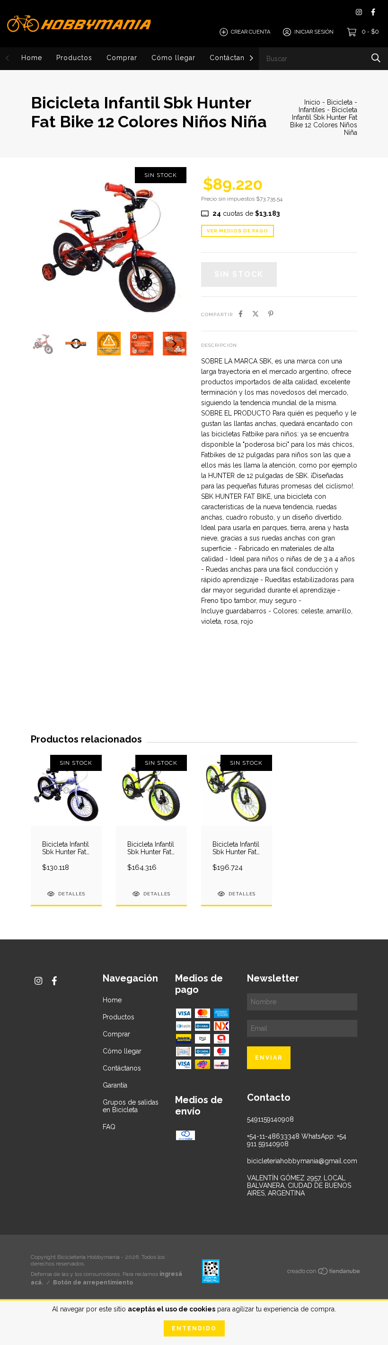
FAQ (109, 1127)
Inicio (312, 102)
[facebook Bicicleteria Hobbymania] (373, 12)
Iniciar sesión (314, 32)
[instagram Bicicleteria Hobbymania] (359, 12)
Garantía (115, 1085)
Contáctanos (231, 58)
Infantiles (312, 110)
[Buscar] (376, 58)
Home (31, 58)
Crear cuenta (250, 32)
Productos (74, 58)
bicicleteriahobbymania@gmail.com (302, 1161)
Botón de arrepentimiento (93, 1282)
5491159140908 (270, 1119)
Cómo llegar (173, 58)
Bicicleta (340, 102)
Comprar (121, 58)
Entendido (194, 1328)
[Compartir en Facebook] (241, 313)
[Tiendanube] (324, 1273)
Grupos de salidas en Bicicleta (131, 1106)
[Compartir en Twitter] (255, 313)
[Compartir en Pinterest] (271, 313)
